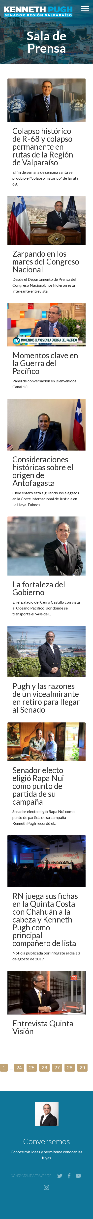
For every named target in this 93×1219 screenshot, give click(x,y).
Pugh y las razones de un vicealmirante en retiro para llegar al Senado (46, 697)
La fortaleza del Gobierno (38, 588)
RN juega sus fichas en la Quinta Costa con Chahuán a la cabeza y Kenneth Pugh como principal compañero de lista (45, 919)
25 (31, 1067)
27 (57, 1067)
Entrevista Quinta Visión (42, 1027)
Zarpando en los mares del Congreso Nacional (45, 261)
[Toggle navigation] (85, 8)
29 (82, 1067)
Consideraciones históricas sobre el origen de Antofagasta (42, 471)
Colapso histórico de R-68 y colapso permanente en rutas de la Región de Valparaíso (42, 146)
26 (44, 1067)
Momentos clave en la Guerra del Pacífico (45, 363)
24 (19, 1067)
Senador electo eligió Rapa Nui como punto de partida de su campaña (38, 785)
